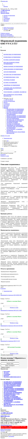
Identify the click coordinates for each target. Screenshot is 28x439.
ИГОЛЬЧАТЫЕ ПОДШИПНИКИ (15, 119)
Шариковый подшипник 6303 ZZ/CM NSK (12, 325)
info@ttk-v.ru (4, 11)
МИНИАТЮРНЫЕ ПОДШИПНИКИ (16, 115)
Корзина (6, 29)
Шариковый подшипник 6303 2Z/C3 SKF (11, 310)
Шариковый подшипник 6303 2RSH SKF (11, 295)
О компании (7, 18)
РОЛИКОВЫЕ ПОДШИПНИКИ (15, 110)
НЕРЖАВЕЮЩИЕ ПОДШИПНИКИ (16, 117)
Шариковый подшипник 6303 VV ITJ (10, 341)
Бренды (5, 16)
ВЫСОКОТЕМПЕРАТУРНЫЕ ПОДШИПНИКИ (14, 114)
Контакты (6, 20)
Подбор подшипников (9, 15)
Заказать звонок (5, 13)
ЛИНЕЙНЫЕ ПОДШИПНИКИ (15, 125)
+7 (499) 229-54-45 (5, 10)
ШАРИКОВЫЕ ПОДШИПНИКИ (15, 109)
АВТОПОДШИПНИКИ (13, 118)
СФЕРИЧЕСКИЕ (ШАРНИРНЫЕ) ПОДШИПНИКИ (15, 127)
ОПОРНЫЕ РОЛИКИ (12, 122)
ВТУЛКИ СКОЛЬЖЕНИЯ (13, 123)
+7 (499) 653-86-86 (8, 99)
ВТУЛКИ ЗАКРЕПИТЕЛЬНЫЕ (15, 111)
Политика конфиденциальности (12, 376)
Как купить (6, 19)
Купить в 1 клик (5, 156)
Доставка (6, 372)
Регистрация (10, 27)
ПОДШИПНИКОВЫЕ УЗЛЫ (14, 121)
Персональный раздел (6, 425)
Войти (5, 27)
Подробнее (11, 436)
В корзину (3, 154)
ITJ (8, 140)
